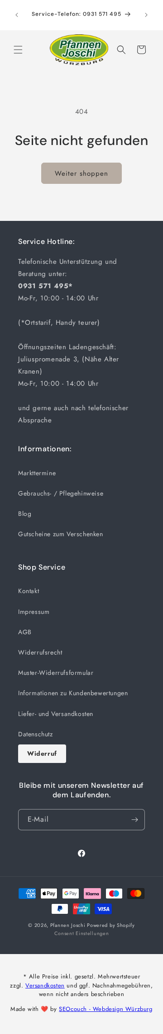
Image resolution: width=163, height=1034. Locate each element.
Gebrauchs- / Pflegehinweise (60, 493)
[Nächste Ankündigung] (146, 15)
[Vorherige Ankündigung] (17, 15)
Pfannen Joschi (68, 925)
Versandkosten (45, 985)
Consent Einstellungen (81, 933)
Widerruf (42, 753)
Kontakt (28, 590)
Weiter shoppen (81, 173)
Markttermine (37, 472)
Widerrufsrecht (40, 652)
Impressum (33, 611)
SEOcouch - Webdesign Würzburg (105, 1009)
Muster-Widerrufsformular (55, 672)
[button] (18, 50)
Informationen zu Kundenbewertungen (73, 692)
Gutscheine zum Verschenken (60, 533)
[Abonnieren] (134, 819)
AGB (25, 631)
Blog (24, 513)
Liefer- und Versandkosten (55, 713)
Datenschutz (35, 734)
